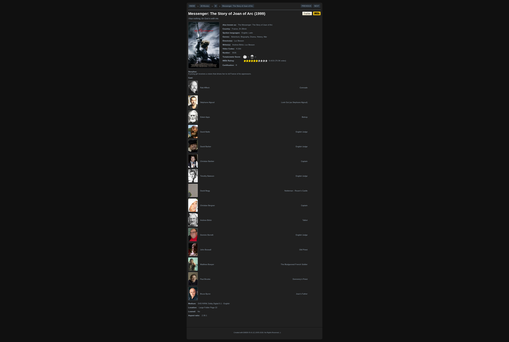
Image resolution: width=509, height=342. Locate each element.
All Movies (205, 6)
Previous (306, 6)
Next (316, 6)
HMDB (192, 6)
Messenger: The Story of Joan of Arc (237, 6)
